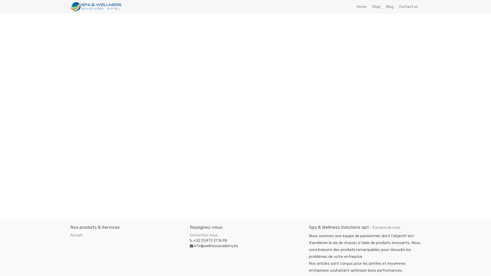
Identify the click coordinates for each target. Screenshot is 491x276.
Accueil (76, 235)
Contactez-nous (204, 235)
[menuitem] (361, 7)
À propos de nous (386, 227)
